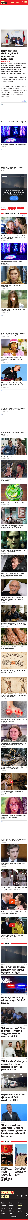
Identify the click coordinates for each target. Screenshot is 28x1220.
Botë (10, 1208)
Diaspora (11, 1211)
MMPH (13, 209)
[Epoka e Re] (4, 3)
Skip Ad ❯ (22, 199)
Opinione (11, 1205)
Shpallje (3, 1213)
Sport (2, 1211)
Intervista (3, 1205)
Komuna (20, 1205)
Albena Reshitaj (12, 208)
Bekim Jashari (20, 208)
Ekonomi (20, 1203)
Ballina (3, 1203)
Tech (10, 1213)
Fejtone (3, 1208)
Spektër (20, 1211)
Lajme (11, 1203)
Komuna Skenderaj (5, 209)
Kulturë (19, 1208)
